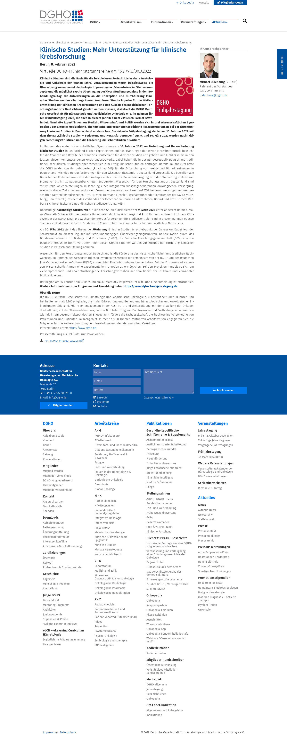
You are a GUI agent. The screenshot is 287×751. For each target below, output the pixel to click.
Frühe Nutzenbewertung (161, 463)
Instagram (103, 402)
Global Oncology (105, 489)
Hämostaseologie (106, 501)
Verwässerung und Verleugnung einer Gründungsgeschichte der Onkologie (165, 554)
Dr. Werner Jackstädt (210, 583)
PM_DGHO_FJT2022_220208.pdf (64, 340)
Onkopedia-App (156, 629)
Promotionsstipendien (214, 577)
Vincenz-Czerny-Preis (211, 566)
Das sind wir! (51, 600)
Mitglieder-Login (231, 2)
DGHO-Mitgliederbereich (58, 480)
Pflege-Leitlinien (156, 614)
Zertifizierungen (54, 552)
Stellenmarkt (206, 519)
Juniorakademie (52, 614)
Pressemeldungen (209, 536)
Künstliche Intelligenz (108, 554)
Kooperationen (52, 459)
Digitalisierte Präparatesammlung (64, 639)
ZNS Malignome (104, 645)
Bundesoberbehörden (159, 503)
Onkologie (204, 609)
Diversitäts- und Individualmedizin (116, 445)
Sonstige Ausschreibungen (214, 571)
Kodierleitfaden (157, 648)
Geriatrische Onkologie (109, 479)
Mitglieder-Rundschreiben (165, 659)
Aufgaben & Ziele (53, 435)
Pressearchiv (206, 540)
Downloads (51, 517)
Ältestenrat (50, 450)
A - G (98, 430)
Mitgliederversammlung (57, 490)
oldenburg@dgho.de (213, 95)
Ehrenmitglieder (53, 485)
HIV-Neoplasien (104, 505)
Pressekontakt (207, 531)
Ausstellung (50, 588)
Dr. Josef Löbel (155, 562)
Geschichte (51, 574)
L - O (98, 560)
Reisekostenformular (56, 537)
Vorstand (48, 440)
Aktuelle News (207, 510)
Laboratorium (103, 566)
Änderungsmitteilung (56, 532)
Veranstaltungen (192, 22)
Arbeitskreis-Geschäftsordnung (62, 546)
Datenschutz (68, 732)
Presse (203, 526)
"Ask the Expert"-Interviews (60, 624)
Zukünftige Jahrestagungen (214, 440)
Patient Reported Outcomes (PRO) (116, 617)
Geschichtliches (156, 694)
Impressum (50, 732)
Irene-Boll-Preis (208, 561)
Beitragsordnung (53, 527)
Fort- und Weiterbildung (109, 467)
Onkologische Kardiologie (110, 583)
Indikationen (154, 715)
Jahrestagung (154, 689)
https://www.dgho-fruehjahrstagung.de (150, 286)
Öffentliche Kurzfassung (161, 665)
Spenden (48, 511)
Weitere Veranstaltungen (216, 463)
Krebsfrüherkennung (159, 473)
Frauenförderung (156, 458)
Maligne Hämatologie (211, 592)
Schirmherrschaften (212, 483)
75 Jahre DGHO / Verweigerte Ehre (167, 584)
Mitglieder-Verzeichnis (57, 476)
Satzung (48, 454)
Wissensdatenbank (158, 624)
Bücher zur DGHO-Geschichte (166, 538)
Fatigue (99, 462)
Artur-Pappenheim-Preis (213, 552)
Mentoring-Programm (56, 605)
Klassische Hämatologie (110, 532)
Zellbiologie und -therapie (111, 640)
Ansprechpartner (53, 501)
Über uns (49, 430)
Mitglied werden (60, 405)
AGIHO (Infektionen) (107, 435)
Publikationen (161, 22)
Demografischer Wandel (161, 449)
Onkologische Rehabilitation (112, 593)
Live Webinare (52, 644)
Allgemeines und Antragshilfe (164, 710)
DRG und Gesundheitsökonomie (114, 450)
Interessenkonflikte (55, 541)
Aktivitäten (49, 609)
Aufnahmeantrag (53, 523)
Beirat (47, 445)
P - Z (98, 599)
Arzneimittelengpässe (159, 440)
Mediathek (154, 679)
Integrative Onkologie (108, 518)
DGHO (94, 22)
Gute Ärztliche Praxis (159, 527)
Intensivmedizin (104, 523)
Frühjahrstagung (210, 451)
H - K (98, 495)
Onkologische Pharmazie (110, 588)
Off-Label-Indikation (161, 705)
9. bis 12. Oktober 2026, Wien (215, 435)
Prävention (101, 626)
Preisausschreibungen (214, 547)
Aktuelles (219, 22)
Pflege (98, 622)
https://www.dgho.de (82, 327)
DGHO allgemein (156, 684)
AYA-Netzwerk (103, 440)
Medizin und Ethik (106, 570)
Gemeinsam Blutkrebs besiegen (218, 587)
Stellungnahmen (158, 493)
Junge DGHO (51, 595)
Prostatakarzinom (106, 631)
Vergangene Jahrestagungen (215, 445)
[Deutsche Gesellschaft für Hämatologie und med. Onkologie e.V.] (61, 17)
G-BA (149, 517)
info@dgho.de (58, 397)
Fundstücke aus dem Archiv (163, 567)
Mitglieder (50, 466)
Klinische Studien (105, 545)
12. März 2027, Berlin (210, 457)
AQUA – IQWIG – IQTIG (159, 498)
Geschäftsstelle (52, 506)
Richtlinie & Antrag (210, 488)
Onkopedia (187, 2)
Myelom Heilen (207, 605)
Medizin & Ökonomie (159, 482)
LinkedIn (102, 397)
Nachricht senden (223, 390)
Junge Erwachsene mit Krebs (164, 468)
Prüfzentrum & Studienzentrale (62, 567)
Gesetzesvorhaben (157, 522)
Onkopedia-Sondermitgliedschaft (167, 633)
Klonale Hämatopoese (108, 549)
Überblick (49, 558)
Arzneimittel (153, 619)
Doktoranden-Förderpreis (214, 557)
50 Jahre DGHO (155, 589)
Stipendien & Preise (55, 619)
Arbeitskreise (130, 22)
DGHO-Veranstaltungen (212, 476)
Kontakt (204, 2)
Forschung (152, 454)
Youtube (102, 406)
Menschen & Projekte (56, 584)
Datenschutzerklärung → (159, 397)
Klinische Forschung (158, 531)
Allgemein (49, 579)
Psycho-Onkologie (106, 636)
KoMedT (48, 562)
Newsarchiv (205, 515)
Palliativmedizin (105, 604)
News (202, 504)
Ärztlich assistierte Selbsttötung (166, 444)
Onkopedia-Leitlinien (159, 610)
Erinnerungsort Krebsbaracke (164, 579)
